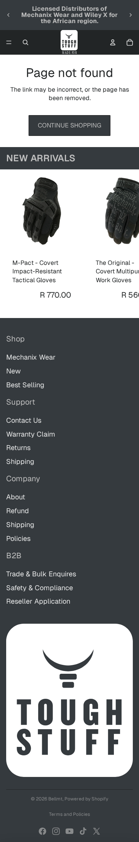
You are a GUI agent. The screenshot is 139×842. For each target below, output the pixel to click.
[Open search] (25, 42)
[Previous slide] (8, 15)
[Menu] (9, 42)
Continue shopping (69, 125)
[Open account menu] (112, 42)
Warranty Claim (30, 434)
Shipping (20, 461)
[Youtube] (69, 831)
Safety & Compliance (39, 587)
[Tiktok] (83, 831)
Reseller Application (38, 601)
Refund (17, 510)
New (13, 371)
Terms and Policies (69, 814)
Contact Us (23, 420)
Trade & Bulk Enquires (41, 573)
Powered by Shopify (86, 799)
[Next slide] (130, 15)
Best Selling (25, 384)
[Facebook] (42, 831)
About (15, 496)
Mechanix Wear (31, 357)
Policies (18, 538)
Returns (18, 447)
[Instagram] (56, 831)
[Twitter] (96, 831)
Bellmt (55, 799)
